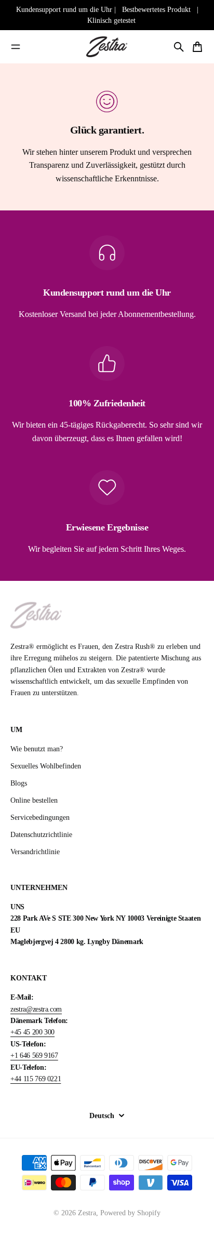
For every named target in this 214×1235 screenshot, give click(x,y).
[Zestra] (107, 46)
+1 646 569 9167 (34, 1055)
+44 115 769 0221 (35, 1079)
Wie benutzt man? (36, 749)
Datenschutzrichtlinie (41, 835)
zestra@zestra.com (36, 1009)
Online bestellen (34, 800)
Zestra (87, 1213)
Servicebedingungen (40, 817)
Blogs (18, 783)
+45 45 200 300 (32, 1032)
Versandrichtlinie (35, 852)
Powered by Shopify (130, 1213)
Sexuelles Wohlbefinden (45, 766)
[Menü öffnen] (15, 46)
